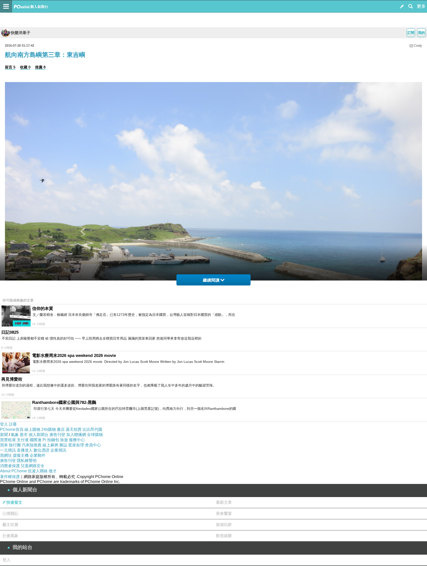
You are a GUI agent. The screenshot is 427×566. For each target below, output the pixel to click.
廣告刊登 (57, 435)
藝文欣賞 (10, 524)
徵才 (53, 471)
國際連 (36, 440)
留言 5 (10, 67)
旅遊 (64, 440)
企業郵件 (37, 455)
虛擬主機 (21, 455)
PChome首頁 (11, 429)
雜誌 (63, 445)
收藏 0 (25, 67)
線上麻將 (50, 445)
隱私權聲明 (27, 460)
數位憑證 (41, 450)
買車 (4, 445)
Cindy (418, 45)
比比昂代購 (92, 429)
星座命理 (76, 445)
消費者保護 (10, 466)
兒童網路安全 (32, 466)
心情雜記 (10, 513)
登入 (4, 424)
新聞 (4, 435)
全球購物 (95, 435)
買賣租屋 (8, 440)
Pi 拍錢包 (51, 440)
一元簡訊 (8, 450)
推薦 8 (40, 67)
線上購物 (32, 429)
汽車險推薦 (32, 445)
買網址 (6, 455)
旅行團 (15, 445)
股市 (24, 435)
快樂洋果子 (20, 33)
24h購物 (48, 429)
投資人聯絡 (38, 471)
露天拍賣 (74, 429)
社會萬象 (10, 536)
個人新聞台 (38, 435)
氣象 (15, 435)
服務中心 (77, 440)
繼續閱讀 (211, 280)
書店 (61, 429)
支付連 (23, 440)
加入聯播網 (76, 435)
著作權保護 (10, 477)
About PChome (13, 471)
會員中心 (93, 445)
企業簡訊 (58, 450)
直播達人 (25, 450)
